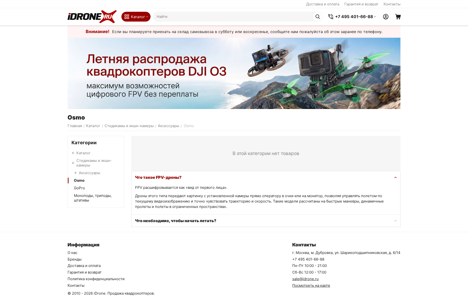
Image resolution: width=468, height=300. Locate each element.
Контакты (392, 4)
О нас (72, 252)
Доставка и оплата (322, 4)
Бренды (75, 259)
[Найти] (317, 16)
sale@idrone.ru (305, 278)
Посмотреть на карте (311, 285)
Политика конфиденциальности (96, 278)
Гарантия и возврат (361, 4)
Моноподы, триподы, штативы (93, 198)
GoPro (79, 188)
